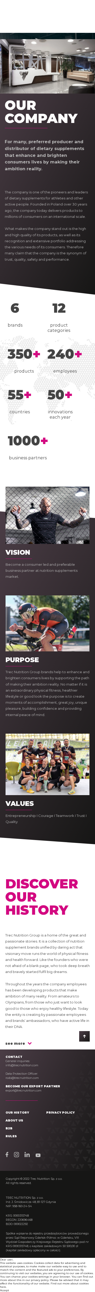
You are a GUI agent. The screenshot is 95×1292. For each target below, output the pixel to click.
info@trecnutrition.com (22, 1065)
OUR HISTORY (17, 1112)
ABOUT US (14, 1120)
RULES (11, 1136)
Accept (4, 1290)
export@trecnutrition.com (23, 1090)
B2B (9, 1128)
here (3, 1287)
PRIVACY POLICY (60, 1112)
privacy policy (40, 1280)
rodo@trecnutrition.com (22, 1078)
